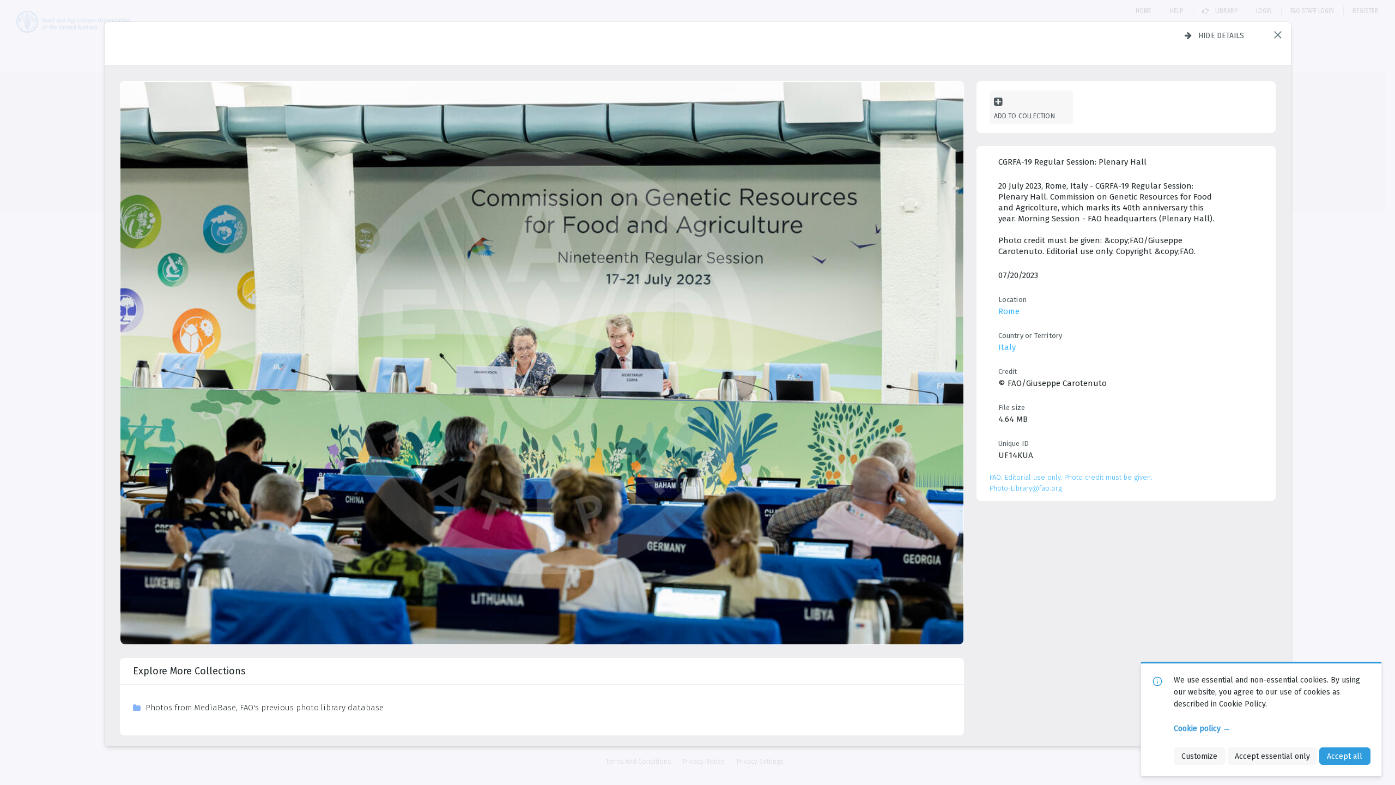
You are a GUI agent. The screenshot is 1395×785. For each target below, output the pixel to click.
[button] (1277, 34)
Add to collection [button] (1024, 116)
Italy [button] (1007, 347)
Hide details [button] (1221, 35)
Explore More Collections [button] (189, 671)
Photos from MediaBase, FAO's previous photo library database (264, 707)
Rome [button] (1009, 311)
